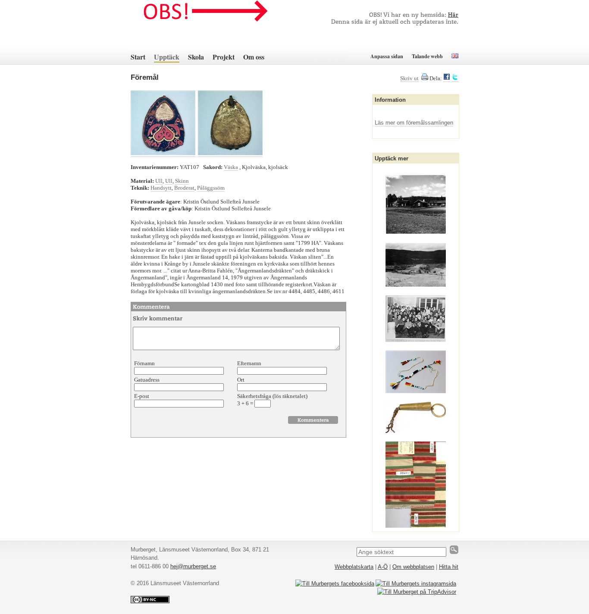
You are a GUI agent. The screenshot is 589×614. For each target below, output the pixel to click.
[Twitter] (454, 78)
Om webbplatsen (413, 567)
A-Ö (383, 567)
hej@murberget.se (193, 566)
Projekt (224, 57)
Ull (159, 181)
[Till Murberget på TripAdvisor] (416, 592)
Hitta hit (448, 567)
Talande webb (427, 56)
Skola (196, 57)
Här (453, 15)
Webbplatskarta (354, 567)
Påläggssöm (211, 188)
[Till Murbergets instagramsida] (416, 583)
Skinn (182, 181)
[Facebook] (446, 78)
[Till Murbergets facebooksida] (334, 583)
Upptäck (166, 57)
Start (138, 57)
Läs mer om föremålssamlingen (414, 122)
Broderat (184, 188)
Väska (231, 167)
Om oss (253, 57)
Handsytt (161, 188)
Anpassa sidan (386, 56)
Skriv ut (409, 78)
